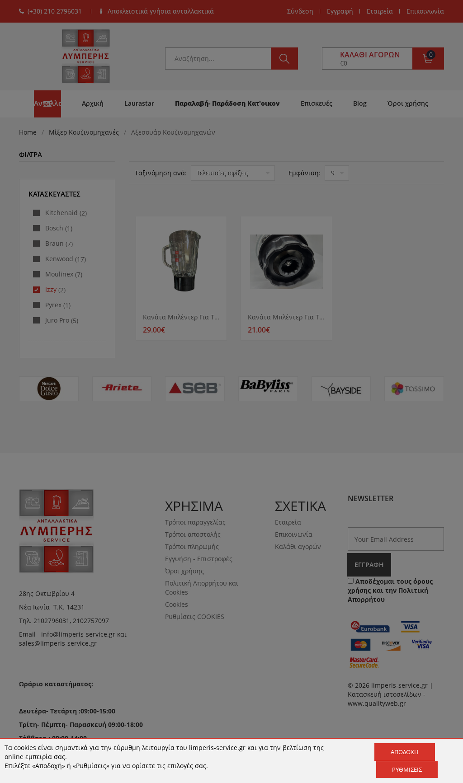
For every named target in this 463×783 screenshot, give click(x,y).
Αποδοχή (405, 752)
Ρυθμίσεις (407, 769)
